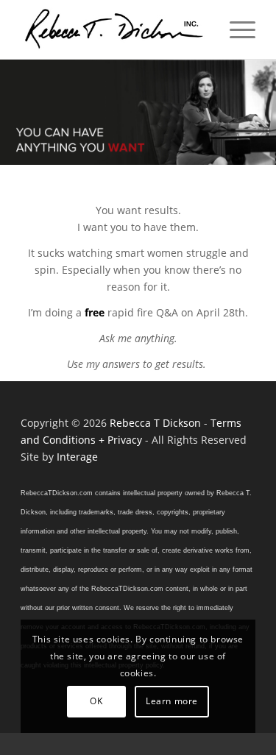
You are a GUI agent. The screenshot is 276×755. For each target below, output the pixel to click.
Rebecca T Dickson (155, 423)
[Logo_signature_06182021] (114, 29)
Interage (77, 457)
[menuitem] (235, 29)
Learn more (172, 701)
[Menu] (235, 29)
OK (96, 701)
